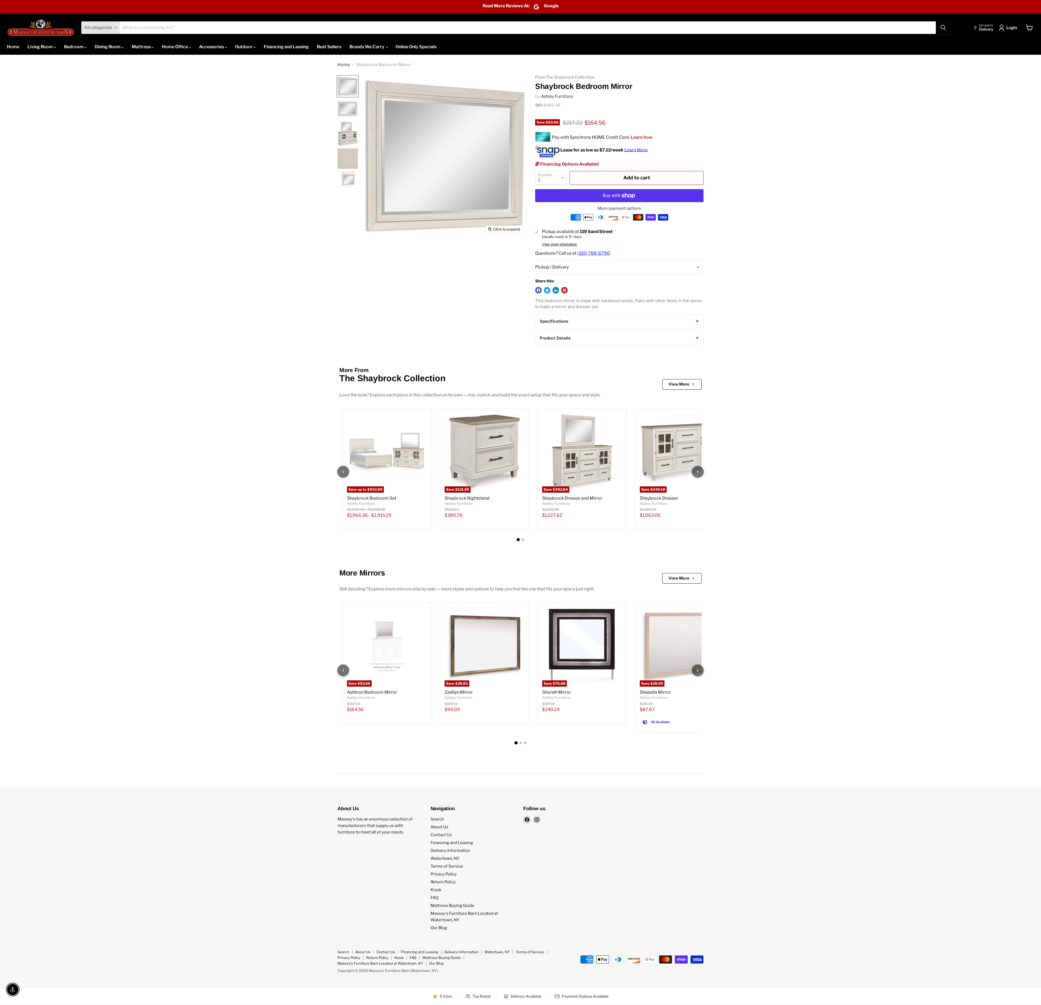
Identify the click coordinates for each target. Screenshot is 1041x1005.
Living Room (40, 46)
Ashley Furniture (557, 96)
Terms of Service (446, 866)
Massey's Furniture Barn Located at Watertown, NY (380, 963)
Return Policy (443, 882)
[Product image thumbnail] (347, 108)
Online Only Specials (416, 46)
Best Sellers (329, 46)
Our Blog (438, 927)
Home (13, 46)
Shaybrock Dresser (659, 498)
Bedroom (74, 46)
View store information (559, 244)
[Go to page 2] (523, 539)
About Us (439, 827)
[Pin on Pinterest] (564, 290)
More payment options (619, 208)
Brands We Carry (367, 46)
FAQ (434, 897)
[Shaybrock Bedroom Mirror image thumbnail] (347, 86)
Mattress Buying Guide (452, 905)
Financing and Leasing (286, 46)
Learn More (636, 149)
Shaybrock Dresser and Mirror (572, 498)
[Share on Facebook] (538, 290)
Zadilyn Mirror (459, 692)
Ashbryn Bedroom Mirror (372, 692)
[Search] (943, 27)
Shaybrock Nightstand (467, 498)
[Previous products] (343, 472)
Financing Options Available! (569, 164)
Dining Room (108, 46)
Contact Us (441, 834)
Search (437, 819)
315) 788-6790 (594, 253)
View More (679, 384)
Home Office (175, 46)
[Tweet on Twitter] (547, 290)
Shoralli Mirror (556, 692)
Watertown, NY (445, 858)
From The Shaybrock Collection (565, 77)
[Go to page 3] (525, 743)
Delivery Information (450, 850)
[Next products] (698, 472)
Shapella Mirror (655, 692)
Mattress (142, 46)
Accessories (212, 46)
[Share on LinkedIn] (555, 290)
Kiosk (435, 889)
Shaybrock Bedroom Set (371, 498)
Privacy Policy (443, 874)
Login (1011, 27)
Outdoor (244, 46)
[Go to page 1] (518, 539)
